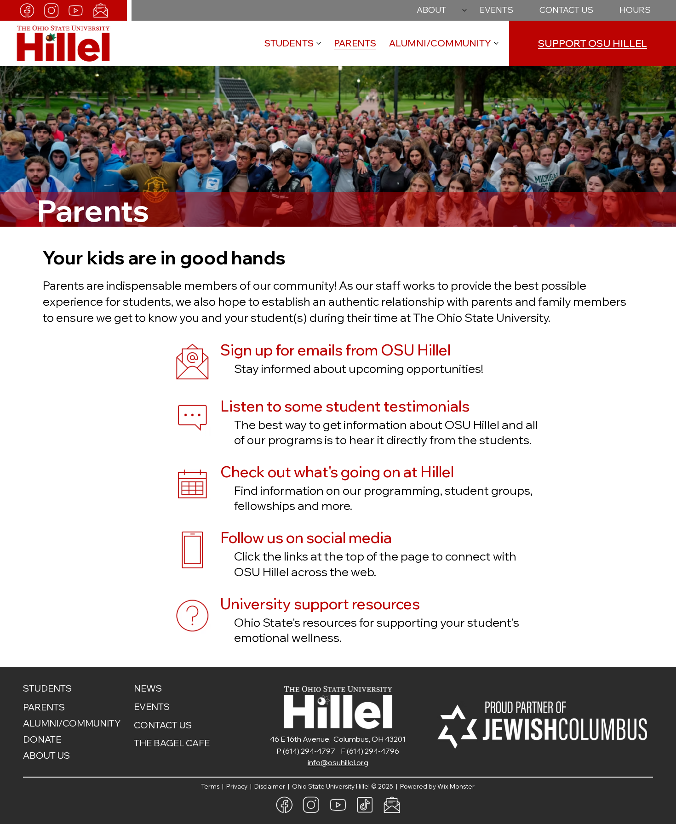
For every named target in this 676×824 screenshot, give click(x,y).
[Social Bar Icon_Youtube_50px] (76, 10)
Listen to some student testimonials (345, 406)
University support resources (320, 604)
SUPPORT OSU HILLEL (592, 43)
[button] (635, 10)
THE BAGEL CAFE (172, 743)
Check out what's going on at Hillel (337, 472)
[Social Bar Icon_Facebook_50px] (27, 10)
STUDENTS (47, 688)
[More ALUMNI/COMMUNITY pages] (496, 43)
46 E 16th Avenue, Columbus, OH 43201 (338, 739)
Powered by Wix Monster (437, 786)
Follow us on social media (306, 537)
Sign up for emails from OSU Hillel (335, 350)
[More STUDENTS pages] (318, 43)
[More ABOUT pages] (464, 10)
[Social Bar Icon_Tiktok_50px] (364, 804)
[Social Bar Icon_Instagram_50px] (51, 10)
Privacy (237, 786)
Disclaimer (271, 786)
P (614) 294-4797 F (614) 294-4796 (337, 750)
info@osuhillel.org (338, 762)
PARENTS (44, 707)
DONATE (42, 739)
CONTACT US (163, 725)
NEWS (148, 688)
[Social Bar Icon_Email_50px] (100, 10)
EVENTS (152, 706)
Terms (211, 786)
